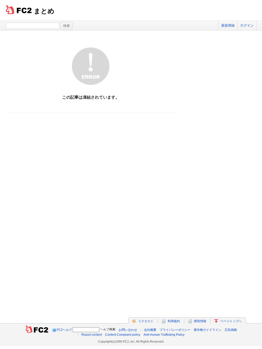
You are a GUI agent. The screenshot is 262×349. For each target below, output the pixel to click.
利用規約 (174, 321)
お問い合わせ (128, 330)
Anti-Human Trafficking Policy (164, 334)
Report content (91, 334)
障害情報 (200, 321)
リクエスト (146, 321)
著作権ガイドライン (207, 330)
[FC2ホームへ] (36, 330)
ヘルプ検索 (107, 329)
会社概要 (150, 330)
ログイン (247, 25)
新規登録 (228, 25)
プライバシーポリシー (175, 330)
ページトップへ (231, 321)
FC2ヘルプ (64, 330)
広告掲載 (231, 330)
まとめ (44, 11)
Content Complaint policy (122, 334)
